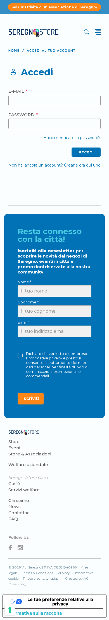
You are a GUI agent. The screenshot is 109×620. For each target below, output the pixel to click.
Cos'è (14, 483)
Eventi (15, 447)
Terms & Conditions (37, 573)
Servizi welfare (24, 489)
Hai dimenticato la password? (72, 137)
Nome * (24, 282)
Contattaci (19, 512)
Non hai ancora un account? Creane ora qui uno (54, 165)
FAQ (13, 518)
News (14, 506)
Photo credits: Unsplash (42, 578)
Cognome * (28, 302)
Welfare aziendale (28, 464)
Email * (24, 322)
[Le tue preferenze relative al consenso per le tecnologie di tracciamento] (9, 610)
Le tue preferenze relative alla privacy (60, 601)
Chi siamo (18, 500)
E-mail (16, 91)
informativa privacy (45, 358)
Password (21, 114)
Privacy (64, 573)
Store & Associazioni (29, 454)
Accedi (86, 152)
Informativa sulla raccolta (34, 613)
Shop (14, 441)
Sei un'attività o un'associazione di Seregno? (54, 7)
